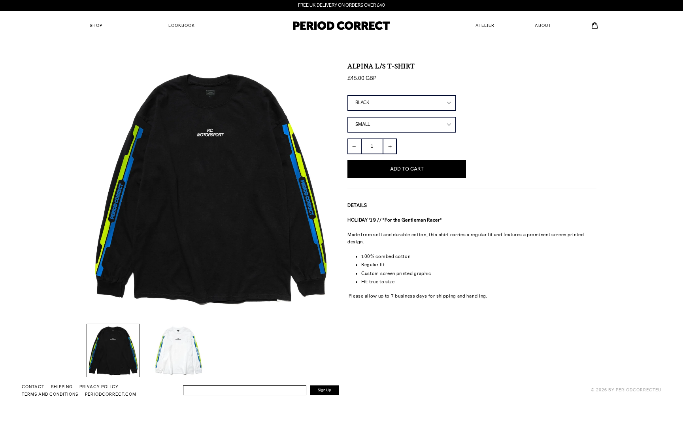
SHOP (96, 25)
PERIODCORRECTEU (638, 390)
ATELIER (484, 25)
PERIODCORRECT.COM (110, 394)
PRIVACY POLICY (99, 387)
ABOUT (543, 25)
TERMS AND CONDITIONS (50, 394)
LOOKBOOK (181, 25)
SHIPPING (62, 387)
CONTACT (33, 387)
